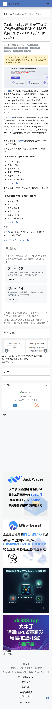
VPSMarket (14, 3)
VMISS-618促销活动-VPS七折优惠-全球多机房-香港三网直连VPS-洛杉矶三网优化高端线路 (24, 321)
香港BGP (8, 51)
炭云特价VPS (34, 48)
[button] (23, 696)
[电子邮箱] (15, 405)
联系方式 (26, 682)
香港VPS (28, 51)
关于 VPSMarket (26, 677)
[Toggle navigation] (47, 4)
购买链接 (12, 182)
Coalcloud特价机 (10, 48)
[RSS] (37, 405)
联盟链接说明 (26, 702)
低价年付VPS (23, 48)
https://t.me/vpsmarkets (15, 240)
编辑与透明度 (26, 692)
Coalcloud (34, 45)
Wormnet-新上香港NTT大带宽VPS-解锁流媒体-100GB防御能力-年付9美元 (22, 357)
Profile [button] (7, 385)
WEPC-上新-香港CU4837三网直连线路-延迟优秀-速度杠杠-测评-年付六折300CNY (26, 314)
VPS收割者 (8, 653)
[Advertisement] (26, 444)
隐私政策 (26, 687)
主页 (6, 14)
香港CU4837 (18, 51)
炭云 (6, 91)
